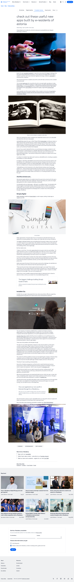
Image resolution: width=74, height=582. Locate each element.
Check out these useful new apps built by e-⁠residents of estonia (11, 5)
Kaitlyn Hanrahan (20, 196)
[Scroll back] (17, 10)
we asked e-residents (28, 73)
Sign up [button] (13, 549)
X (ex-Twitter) (29, 465)
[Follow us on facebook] (57, 579)
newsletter (28, 454)
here (53, 164)
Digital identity (29, 10)
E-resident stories (39, 10)
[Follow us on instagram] (61, 579)
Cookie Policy (9, 578)
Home (2, 5)
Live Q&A (46, 458)
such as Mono (29, 87)
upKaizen (32, 84)
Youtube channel (44, 456)
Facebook (19, 465)
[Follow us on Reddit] (68, 579)
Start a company (39, 446)
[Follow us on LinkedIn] (72, 579)
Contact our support (25, 578)
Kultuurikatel (43, 141)
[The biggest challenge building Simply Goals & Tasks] (37, 282)
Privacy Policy (3, 578)
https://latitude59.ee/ (48, 402)
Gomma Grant (50, 87)
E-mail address (13, 535)
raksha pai (25, 83)
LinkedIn (24, 465)
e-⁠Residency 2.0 (45, 367)
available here (43, 377)
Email (35, 465)
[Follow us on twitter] (53, 579)
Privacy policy (39, 532)
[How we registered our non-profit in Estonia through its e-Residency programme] (37, 390)
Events (54, 1)
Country (38, 535)
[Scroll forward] (57, 10)
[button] (16, 2)
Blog (50, 1)
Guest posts (48, 10)
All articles (21, 10)
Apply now (70, 1)
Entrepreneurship (29, 446)
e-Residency (20, 446)
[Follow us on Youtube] (64, 579)
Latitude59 (52, 76)
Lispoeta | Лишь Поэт (21, 336)
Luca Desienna (28, 86)
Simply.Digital (33, 196)
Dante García (19, 84)
